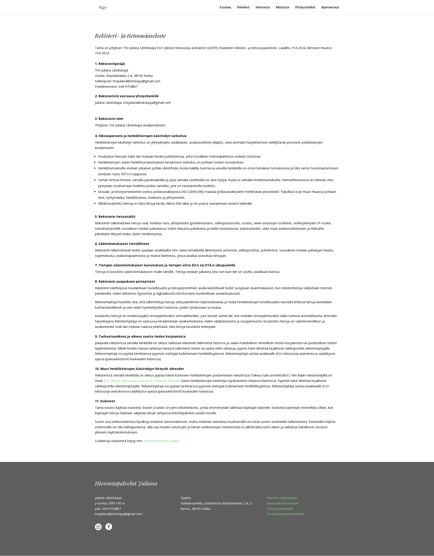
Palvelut (243, 7)
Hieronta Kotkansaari (282, 498)
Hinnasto (263, 7)
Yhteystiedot (305, 7)
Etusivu (225, 7)
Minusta (282, 7)
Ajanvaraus (330, 7)
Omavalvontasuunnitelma (285, 514)
